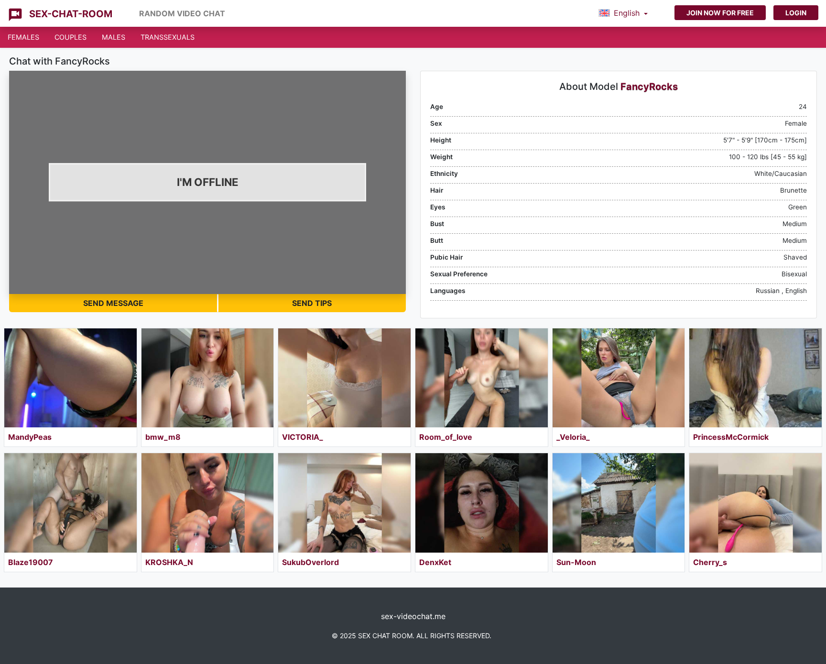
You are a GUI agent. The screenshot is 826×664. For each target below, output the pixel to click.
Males (113, 37)
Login (795, 13)
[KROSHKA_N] (207, 502)
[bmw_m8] (207, 377)
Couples (70, 37)
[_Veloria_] (619, 377)
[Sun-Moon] (619, 502)
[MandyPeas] (70, 377)
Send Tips (312, 303)
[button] (623, 13)
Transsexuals (168, 37)
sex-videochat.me (413, 616)
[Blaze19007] (70, 502)
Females (23, 37)
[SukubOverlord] (344, 502)
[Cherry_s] (755, 502)
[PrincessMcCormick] (755, 377)
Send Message (113, 303)
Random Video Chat (182, 13)
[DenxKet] (481, 502)
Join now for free (720, 13)
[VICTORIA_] (344, 377)
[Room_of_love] (481, 377)
